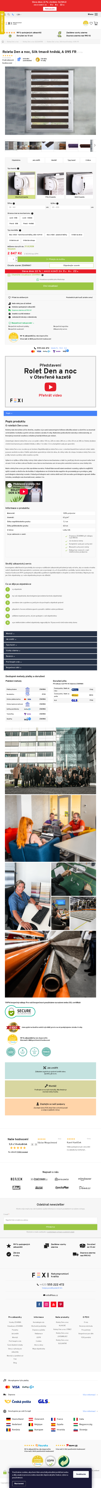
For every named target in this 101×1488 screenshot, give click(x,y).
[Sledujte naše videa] (54, 1304)
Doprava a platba (38, 1330)
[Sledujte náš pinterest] (61, 1304)
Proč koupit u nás (13, 662)
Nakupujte (50, 9)
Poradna (15, 1330)
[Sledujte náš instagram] (47, 1304)
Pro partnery (86, 1330)
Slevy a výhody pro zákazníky (15, 1350)
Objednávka (16, 160)
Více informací (89, 1395)
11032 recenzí (22, 1152)
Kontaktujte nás (38, 1322)
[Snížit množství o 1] (16, 260)
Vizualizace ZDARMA (15, 1326)
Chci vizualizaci (50, 286)
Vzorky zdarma (12, 651)
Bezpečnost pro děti (86, 1334)
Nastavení (19, 1484)
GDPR (38, 1337)
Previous (32, 1144)
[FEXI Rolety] (50, 1275)
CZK (18, 15)
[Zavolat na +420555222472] (13, 14)
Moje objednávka (39, 1349)
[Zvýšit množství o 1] (16, 257)
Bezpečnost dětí (12, 668)
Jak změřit (36, 160)
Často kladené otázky (15, 1345)
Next (36, 1144)
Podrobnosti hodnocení (8, 61)
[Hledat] (9, 14)
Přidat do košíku (55, 259)
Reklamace (39, 1334)
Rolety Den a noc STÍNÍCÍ (62, 1329)
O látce (88, 160)
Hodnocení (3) (50, 656)
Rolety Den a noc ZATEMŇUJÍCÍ (62, 1334)
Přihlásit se (50, 1227)
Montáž (54, 160)
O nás (86, 1322)
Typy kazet (72, 160)
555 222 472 (43, 348)
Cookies (39, 1341)
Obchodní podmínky (38, 1326)
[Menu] (93, 14)
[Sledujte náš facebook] (39, 1304)
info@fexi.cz (52, 1295)
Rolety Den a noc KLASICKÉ (62, 1324)
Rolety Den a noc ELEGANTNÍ (62, 1341)
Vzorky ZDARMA (15, 1322)
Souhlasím (81, 1474)
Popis (8, 413)
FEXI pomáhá (86, 1337)
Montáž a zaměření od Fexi (15, 1357)
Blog (15, 1363)
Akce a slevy (38, 1345)
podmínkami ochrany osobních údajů (60, 1232)
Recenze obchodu (86, 1326)
